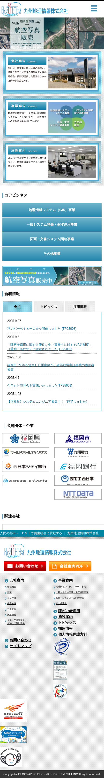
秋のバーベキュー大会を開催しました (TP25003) (41, 328)
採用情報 (65, 628)
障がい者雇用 (69, 611)
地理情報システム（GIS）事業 (52, 210)
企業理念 (11, 598)
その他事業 (52, 253)
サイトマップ (20, 646)
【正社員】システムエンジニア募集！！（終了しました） (48, 401)
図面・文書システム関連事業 (52, 239)
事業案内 (65, 580)
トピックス (67, 622)
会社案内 (17, 580)
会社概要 (11, 586)
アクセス (11, 609)
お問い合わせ (20, 640)
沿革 (9, 592)
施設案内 (65, 617)
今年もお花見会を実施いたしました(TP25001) (39, 385)
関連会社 (11, 614)
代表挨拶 (11, 603)
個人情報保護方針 (72, 634)
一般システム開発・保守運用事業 (52, 224)
